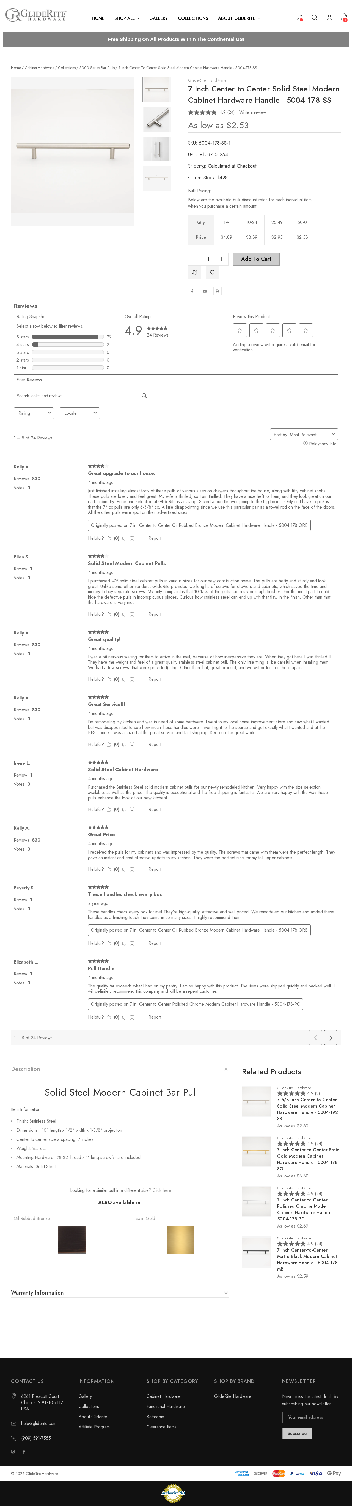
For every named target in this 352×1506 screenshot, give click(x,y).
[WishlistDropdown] (212, 272)
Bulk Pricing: (199, 191)
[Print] (217, 291)
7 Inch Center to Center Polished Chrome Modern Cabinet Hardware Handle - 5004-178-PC (305, 1209)
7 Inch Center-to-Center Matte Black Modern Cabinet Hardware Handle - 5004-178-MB (308, 1259)
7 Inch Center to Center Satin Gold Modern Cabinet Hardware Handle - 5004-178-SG (308, 1159)
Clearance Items (162, 1427)
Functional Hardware (166, 1406)
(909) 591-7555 (36, 1438)
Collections (89, 1406)
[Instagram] (13, 1452)
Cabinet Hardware (164, 1396)
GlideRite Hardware (207, 80)
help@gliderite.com (38, 1423)
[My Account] (329, 18)
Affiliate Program (94, 1427)
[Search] (314, 17)
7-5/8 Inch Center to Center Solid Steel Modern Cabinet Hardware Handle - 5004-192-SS (308, 1109)
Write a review (252, 112)
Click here (162, 1190)
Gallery (85, 1396)
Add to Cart (256, 259)
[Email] (205, 291)
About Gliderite (93, 1416)
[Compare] (299, 17)
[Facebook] (192, 291)
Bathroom (155, 1416)
